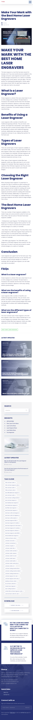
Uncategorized (10, 432)
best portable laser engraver (12, 535)
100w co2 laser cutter (10, 490)
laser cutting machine (10, 588)
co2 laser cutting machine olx (12, 573)
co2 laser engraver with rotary (12, 578)
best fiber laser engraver (11, 507)
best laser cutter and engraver (12, 512)
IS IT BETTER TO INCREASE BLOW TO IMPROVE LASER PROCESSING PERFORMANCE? (17, 650)
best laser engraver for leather (12, 522)
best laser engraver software (12, 530)
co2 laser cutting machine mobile (13, 570)
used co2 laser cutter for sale (12, 593)
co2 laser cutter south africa (12, 563)
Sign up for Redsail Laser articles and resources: (13, 703)
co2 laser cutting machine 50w (12, 568)
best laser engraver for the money (13, 525)
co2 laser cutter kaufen (11, 560)
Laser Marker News (11, 430)
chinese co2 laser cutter (11, 538)
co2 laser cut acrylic (10, 540)
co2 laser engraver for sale (12, 576)
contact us (23, 712)
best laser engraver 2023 (11, 520)
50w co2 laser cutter (10, 487)
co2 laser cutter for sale (11, 555)
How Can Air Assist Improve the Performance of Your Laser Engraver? (15, 373)
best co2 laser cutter (10, 495)
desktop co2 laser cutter (11, 581)
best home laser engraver (9, 329)
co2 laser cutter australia (11, 550)
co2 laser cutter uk (10, 565)
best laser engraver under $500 (13, 533)
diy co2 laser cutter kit (11, 583)
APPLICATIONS (10, 421)
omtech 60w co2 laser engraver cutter (14, 591)
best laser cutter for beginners (12, 515)
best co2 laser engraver (11, 500)
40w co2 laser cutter (10, 482)
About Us (6, 692)
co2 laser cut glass (10, 545)
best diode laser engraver (11, 505)
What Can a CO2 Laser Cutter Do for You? (16, 393)
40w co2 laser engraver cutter (12, 485)
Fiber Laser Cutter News (13, 423)
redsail (5, 22)
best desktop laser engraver (12, 502)
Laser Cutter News (11, 425)
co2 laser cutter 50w (10, 548)
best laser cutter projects (11, 518)
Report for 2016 (17, 605)
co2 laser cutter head (10, 558)
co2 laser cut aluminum (11, 543)
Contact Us (6, 694)
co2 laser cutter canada (11, 553)
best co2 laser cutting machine (12, 497)
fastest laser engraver (11, 586)
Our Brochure (17, 610)
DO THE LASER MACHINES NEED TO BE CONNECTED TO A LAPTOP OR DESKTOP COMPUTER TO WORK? (19, 626)
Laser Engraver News (12, 428)
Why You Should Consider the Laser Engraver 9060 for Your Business (14, 355)
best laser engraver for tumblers (13, 528)
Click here (12, 712)
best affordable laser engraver (12, 492)
